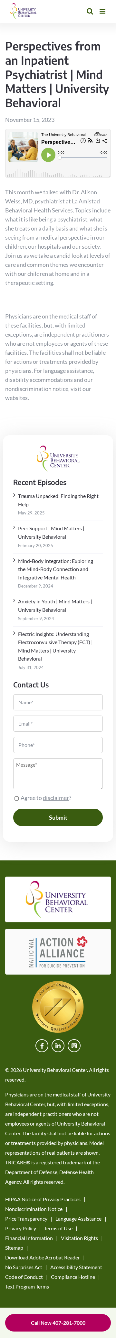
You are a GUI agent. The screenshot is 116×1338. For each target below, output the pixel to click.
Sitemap (14, 1248)
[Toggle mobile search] (90, 11)
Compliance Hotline (73, 1277)
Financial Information (29, 1238)
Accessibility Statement (76, 1267)
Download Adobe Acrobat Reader (42, 1257)
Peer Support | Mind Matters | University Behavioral (51, 532)
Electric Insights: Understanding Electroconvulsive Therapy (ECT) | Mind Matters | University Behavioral (55, 646)
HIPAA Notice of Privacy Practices (43, 1199)
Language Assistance (78, 1218)
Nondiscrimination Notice (34, 1209)
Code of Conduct (24, 1277)
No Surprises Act (23, 1267)
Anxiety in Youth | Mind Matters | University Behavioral (55, 605)
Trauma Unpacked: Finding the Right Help (58, 500)
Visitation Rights (79, 1238)
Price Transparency (26, 1218)
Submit (58, 817)
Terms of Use (58, 1228)
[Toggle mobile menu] (103, 11)
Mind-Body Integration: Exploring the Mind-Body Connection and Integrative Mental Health (55, 569)
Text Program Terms (27, 1286)
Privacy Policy (20, 1228)
